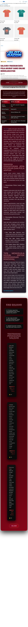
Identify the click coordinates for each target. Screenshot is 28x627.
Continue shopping (4, 4)
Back (2, 45)
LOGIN (7, 82)
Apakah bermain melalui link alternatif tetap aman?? (13, 326)
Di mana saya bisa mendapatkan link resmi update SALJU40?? (13, 311)
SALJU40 (14, 525)
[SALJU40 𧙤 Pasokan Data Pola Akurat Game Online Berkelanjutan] (4, 1)
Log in (25, 1)
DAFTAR (20, 82)
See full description (8, 290)
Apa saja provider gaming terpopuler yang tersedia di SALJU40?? (13, 319)
